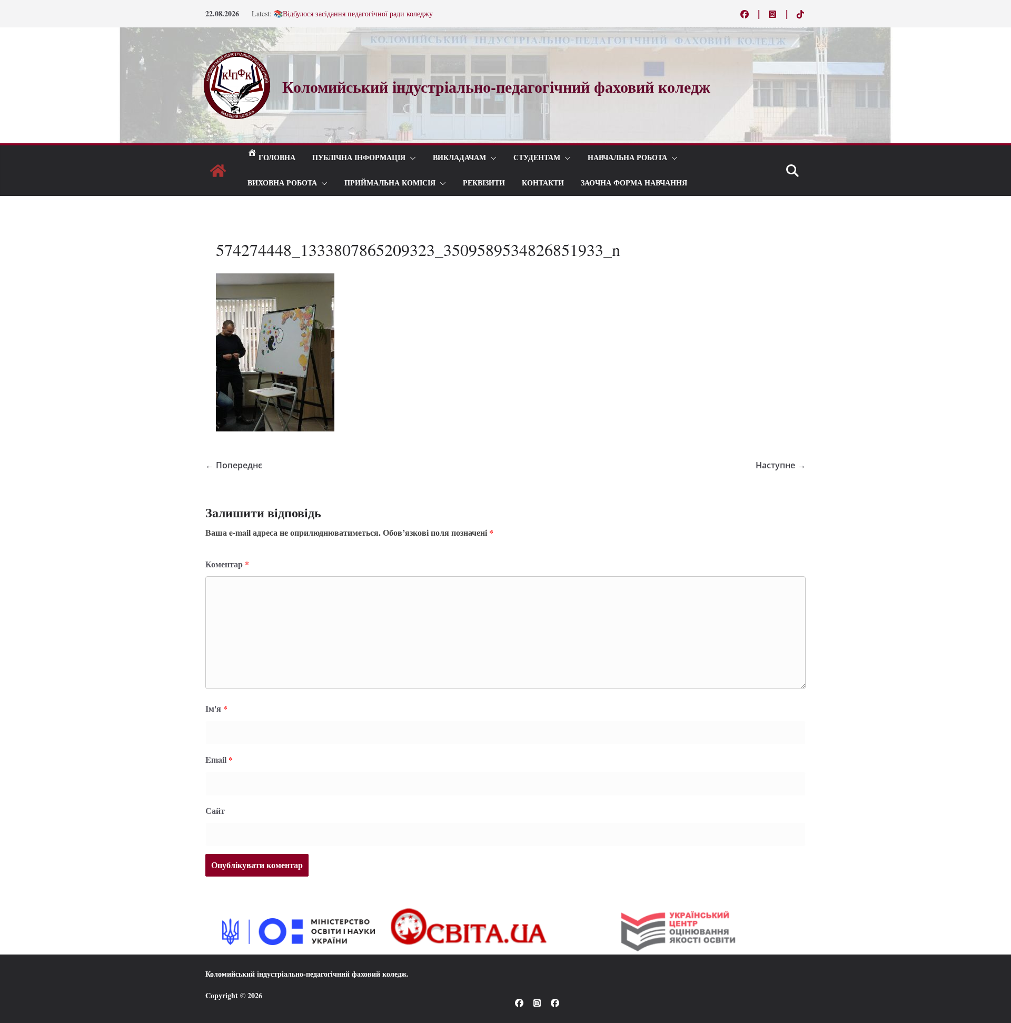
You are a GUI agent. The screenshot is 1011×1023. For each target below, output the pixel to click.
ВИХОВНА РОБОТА (282, 183)
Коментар (227, 564)
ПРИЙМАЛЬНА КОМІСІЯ (389, 183)
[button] (410, 158)
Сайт (215, 810)
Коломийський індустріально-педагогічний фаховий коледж (306, 973)
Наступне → (781, 465)
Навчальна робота (627, 158)
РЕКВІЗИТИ (484, 183)
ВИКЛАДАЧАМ (459, 158)
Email (219, 759)
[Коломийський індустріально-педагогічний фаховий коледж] (218, 170)
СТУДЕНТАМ (536, 158)
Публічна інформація (358, 158)
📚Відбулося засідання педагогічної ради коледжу (353, 18)
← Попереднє (233, 465)
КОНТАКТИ (543, 183)
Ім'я (216, 708)
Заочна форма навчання (634, 183)
